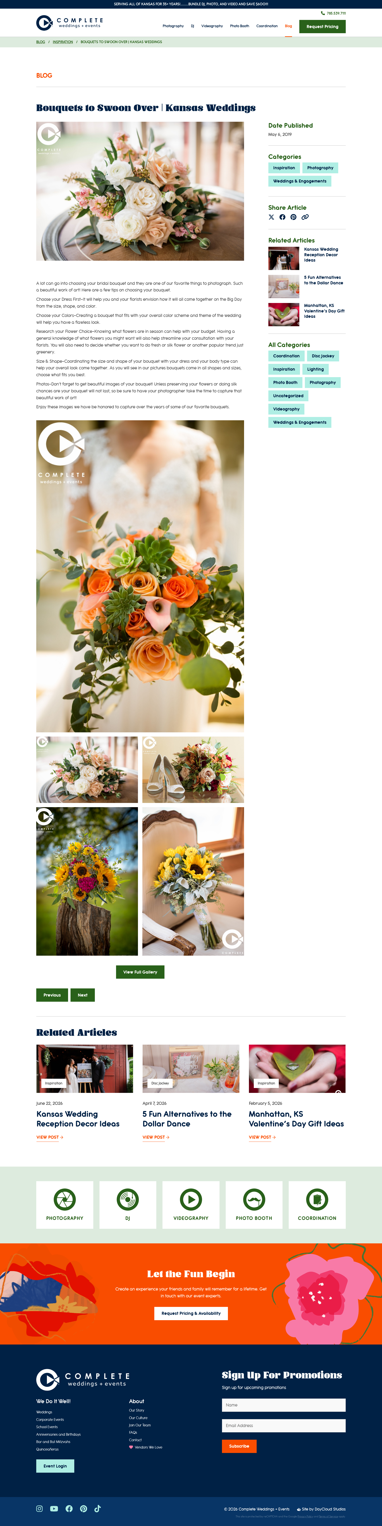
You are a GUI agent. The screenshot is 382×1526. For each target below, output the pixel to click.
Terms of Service (328, 1516)
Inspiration (63, 42)
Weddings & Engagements (300, 181)
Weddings (44, 1412)
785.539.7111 (336, 13)
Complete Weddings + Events (264, 1509)
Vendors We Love (148, 1447)
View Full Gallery (140, 972)
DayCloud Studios (330, 1509)
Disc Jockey (323, 356)
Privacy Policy (305, 1516)
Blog (288, 26)
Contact (135, 1440)
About (136, 1401)
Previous (52, 995)
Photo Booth (239, 26)
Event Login (55, 1466)
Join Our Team (140, 1425)
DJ (192, 26)
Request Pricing (322, 27)
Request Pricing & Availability (191, 1313)
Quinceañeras (47, 1449)
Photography (173, 26)
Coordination (267, 26)
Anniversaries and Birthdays (58, 1434)
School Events (47, 1427)
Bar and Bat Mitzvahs (53, 1442)
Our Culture (138, 1418)
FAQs (133, 1432)
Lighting (315, 369)
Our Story (136, 1410)
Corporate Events (50, 1420)
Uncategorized (288, 396)
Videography (212, 26)
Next (83, 995)
